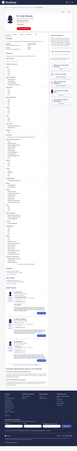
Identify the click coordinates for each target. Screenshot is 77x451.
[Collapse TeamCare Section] (46, 221)
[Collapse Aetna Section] (46, 67)
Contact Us (7, 415)
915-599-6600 (40, 374)
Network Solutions (43, 398)
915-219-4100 (18, 299)
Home (6, 7)
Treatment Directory (9, 408)
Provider (41, 396)
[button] (19, 295)
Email (25, 423)
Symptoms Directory (9, 404)
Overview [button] (8, 34)
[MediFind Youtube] (67, 435)
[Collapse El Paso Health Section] (46, 124)
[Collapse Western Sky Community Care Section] (46, 257)
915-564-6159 (18, 326)
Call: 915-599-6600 (11, 274)
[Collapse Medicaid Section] (46, 183)
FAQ (6, 413)
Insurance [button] (15, 34)
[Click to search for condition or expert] (69, 2)
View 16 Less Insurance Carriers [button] (26, 264)
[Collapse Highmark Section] (46, 160)
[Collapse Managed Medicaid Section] (46, 178)
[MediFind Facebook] (63, 435)
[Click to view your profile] (66, 2)
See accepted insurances (20, 303)
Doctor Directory (8, 402)
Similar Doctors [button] (29, 34)
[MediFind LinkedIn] (71, 435)
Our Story (7, 396)
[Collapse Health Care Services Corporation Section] (46, 139)
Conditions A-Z (8, 400)
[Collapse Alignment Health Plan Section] (46, 77)
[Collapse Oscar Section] (46, 205)
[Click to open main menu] (72, 2)
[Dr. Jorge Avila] (10, 293)
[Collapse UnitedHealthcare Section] (46, 226)
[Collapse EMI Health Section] (46, 130)
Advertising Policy (61, 403)
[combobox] (26, 61)
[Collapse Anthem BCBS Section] (46, 87)
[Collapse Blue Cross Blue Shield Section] (46, 97)
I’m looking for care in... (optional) (50, 423)
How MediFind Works (9, 398)
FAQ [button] (36, 34)
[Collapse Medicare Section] (46, 189)
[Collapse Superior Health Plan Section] (46, 213)
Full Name (7, 423)
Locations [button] (21, 34)
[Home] (9, 2)
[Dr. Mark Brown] (10, 343)
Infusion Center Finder (9, 411)
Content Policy (60, 405)
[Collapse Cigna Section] (46, 116)
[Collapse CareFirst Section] (46, 107)
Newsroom (24, 398)
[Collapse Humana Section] (46, 168)
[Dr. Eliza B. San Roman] (10, 320)
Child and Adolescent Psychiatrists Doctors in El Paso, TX (21, 7)
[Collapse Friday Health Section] (46, 135)
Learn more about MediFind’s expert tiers (61, 48)
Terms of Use (59, 401)
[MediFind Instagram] (65, 435)
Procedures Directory (9, 406)
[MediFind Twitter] (69, 435)
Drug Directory (8, 410)
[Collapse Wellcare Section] (46, 236)
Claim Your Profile (26, 396)
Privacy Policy (60, 399)
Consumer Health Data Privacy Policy (63, 397)
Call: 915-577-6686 (11, 284)
